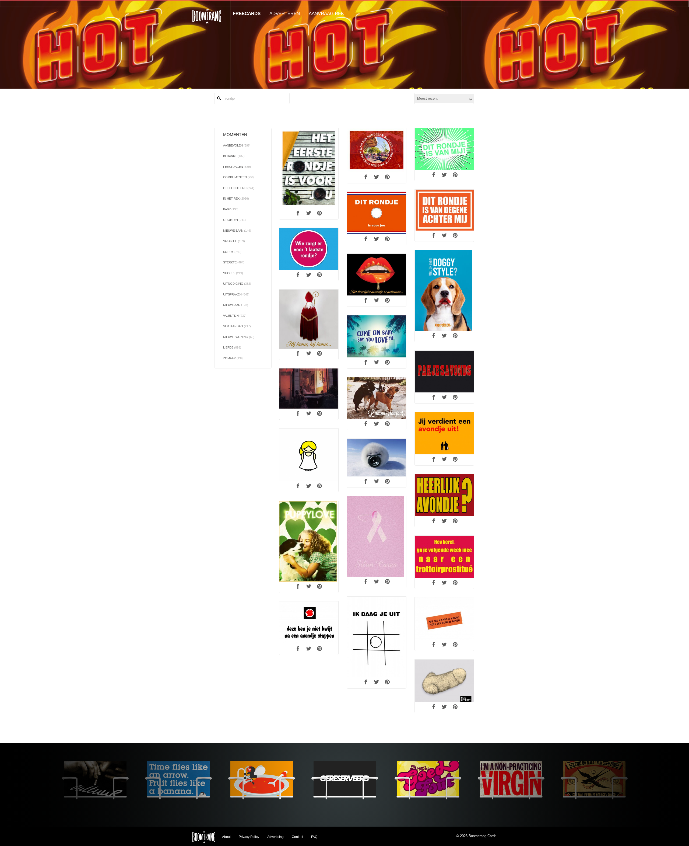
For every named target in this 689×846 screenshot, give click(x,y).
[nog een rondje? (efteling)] (376, 150)
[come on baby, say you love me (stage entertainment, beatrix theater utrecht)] (376, 336)
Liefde (232, 347)
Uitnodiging (237, 283)
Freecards (247, 13)
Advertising (275, 837)
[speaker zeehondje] (376, 457)
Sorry (232, 251)
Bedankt (234, 156)
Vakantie (234, 241)
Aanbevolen (237, 145)
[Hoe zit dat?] (444, 681)
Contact (297, 837)
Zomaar (233, 358)
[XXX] (444, 557)
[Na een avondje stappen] (308, 622)
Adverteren (284, 13)
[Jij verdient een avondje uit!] (444, 433)
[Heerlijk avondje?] (444, 495)
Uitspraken (236, 294)
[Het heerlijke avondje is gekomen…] (444, 371)
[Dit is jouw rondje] (376, 213)
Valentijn (235, 315)
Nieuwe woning (238, 337)
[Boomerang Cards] (206, 20)
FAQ (314, 837)
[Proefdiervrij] (444, 290)
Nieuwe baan (237, 230)
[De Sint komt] (308, 319)
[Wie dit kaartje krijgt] (444, 618)
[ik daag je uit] (376, 637)
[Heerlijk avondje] (376, 274)
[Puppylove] (308, 541)
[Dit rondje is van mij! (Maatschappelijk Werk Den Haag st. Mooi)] (444, 149)
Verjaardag (237, 326)
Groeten (234, 219)
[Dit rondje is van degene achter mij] (444, 210)
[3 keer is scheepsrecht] (376, 398)
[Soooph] (308, 455)
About (226, 837)
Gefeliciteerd (238, 188)
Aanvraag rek (326, 13)
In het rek (236, 198)
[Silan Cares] (376, 536)
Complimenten (239, 177)
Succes (233, 273)
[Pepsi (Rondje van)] (308, 168)
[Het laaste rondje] (308, 249)
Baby (230, 209)
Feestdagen (237, 166)
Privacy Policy (249, 837)
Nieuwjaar (235, 305)
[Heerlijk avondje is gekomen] (308, 388)
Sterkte (233, 262)
